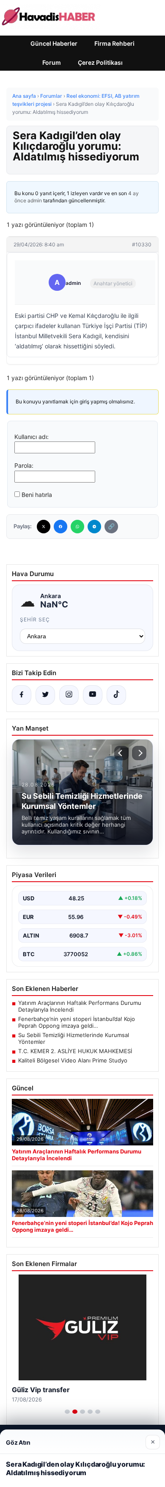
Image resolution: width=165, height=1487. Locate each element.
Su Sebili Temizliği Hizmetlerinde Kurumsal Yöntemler (73, 1038)
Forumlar (51, 96)
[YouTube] (92, 695)
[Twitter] (43, 526)
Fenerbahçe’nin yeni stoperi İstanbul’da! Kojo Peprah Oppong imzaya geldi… (76, 1022)
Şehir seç (35, 619)
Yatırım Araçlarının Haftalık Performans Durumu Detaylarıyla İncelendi (79, 1006)
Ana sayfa (24, 96)
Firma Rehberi (114, 43)
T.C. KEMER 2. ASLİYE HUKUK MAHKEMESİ (75, 1051)
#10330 (141, 244)
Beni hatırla (37, 494)
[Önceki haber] (121, 753)
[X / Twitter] (45, 695)
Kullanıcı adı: (31, 436)
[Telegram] (94, 526)
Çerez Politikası (100, 62)
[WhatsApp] (77, 526)
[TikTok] (116, 695)
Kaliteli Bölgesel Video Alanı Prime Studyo (72, 1060)
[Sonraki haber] (139, 753)
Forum (51, 62)
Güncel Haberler (53, 43)
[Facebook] (60, 526)
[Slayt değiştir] (67, 1412)
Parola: (23, 465)
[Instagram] (69, 695)
